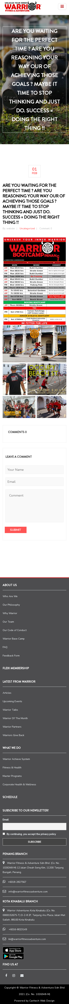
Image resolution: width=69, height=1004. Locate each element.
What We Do (12, 748)
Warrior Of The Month (15, 718)
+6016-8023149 (18, 929)
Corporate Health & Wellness (19, 784)
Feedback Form (11, 655)
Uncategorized (27, 228)
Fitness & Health (12, 767)
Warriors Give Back (13, 735)
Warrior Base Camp (14, 638)
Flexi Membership (16, 668)
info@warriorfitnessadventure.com (28, 891)
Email (6, 819)
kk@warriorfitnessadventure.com (27, 939)
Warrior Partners (12, 726)
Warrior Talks (10, 710)
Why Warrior (10, 613)
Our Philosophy (11, 604)
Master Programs (12, 776)
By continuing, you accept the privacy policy (31, 834)
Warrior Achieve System (16, 759)
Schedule (10, 797)
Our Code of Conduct (15, 630)
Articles (7, 693)
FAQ (5, 647)
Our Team (8, 621)
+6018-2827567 (17, 882)
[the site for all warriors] (23, 6)
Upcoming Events (12, 701)
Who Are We (10, 596)
